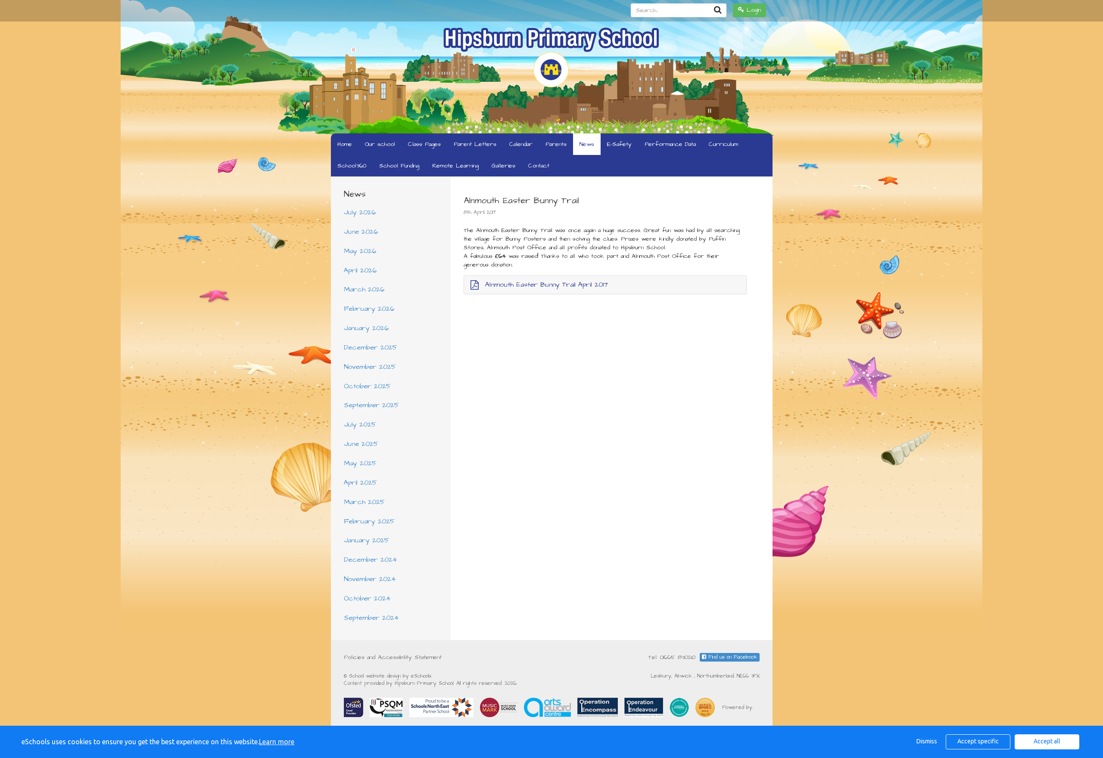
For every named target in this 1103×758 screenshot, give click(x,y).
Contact (538, 165)
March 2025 (364, 502)
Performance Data (670, 144)
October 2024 (367, 598)
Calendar (521, 144)
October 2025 (367, 386)
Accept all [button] (1047, 741)
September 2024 (371, 617)
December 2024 (370, 559)
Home (344, 144)
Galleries (503, 165)
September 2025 (371, 405)
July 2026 (360, 212)
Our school (380, 144)
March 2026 (364, 289)
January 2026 (366, 328)
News (587, 144)
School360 (351, 165)
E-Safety (619, 144)
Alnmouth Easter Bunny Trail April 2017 (546, 284)
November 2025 (370, 366)
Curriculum (723, 144)
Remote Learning (455, 165)
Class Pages (424, 144)
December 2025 (370, 347)
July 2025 (360, 424)
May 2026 (360, 251)
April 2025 (360, 482)
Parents (556, 144)
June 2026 (361, 231)
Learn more (276, 742)
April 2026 (360, 270)
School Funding (399, 165)
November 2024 (370, 579)
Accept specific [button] (978, 741)
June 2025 (361, 444)
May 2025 (360, 463)
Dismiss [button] (926, 741)
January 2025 (366, 540)
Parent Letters (475, 144)
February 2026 (369, 308)
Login (752, 10)
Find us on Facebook (731, 657)
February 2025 (369, 521)
